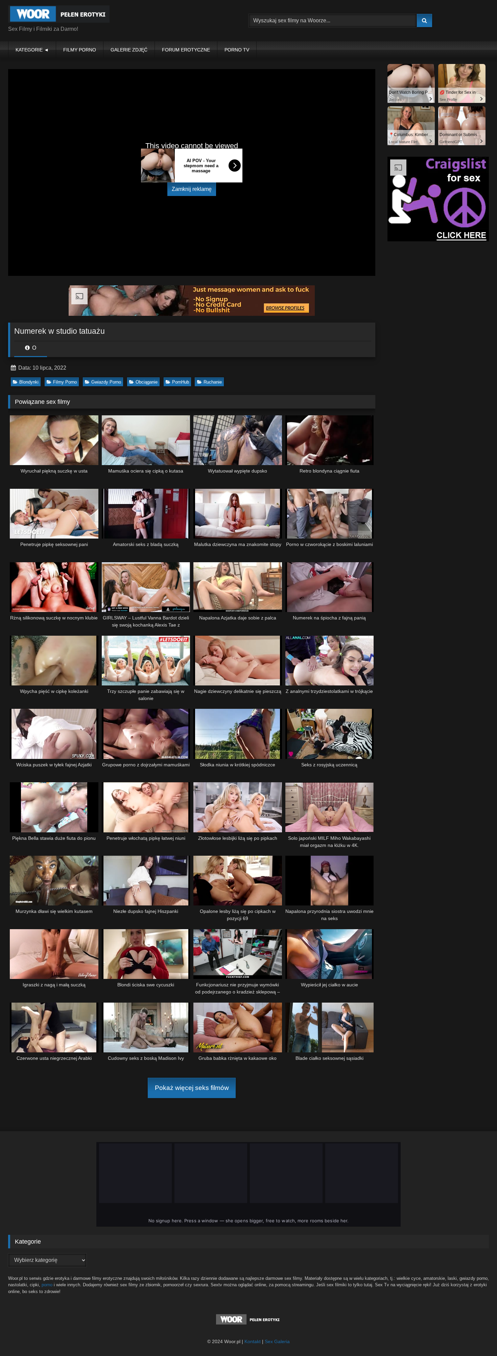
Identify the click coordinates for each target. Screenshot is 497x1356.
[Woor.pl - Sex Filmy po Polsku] (59, 15)
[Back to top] (476, 1335)
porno (47, 1284)
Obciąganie (147, 382)
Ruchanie (213, 382)
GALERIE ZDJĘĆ (129, 49)
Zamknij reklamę (192, 189)
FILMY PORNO (79, 49)
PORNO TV (236, 49)
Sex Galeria (277, 1341)
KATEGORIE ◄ (32, 49)
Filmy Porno (65, 382)
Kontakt (252, 1341)
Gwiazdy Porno (106, 382)
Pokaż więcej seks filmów (192, 1087)
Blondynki (29, 382)
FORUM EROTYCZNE (186, 49)
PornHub (180, 382)
